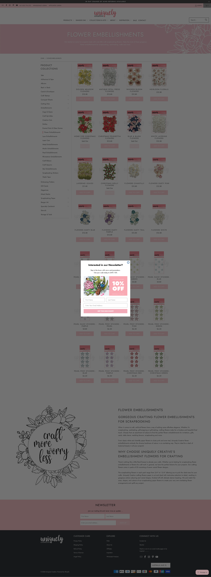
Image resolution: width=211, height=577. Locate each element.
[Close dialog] (128, 262)
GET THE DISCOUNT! (106, 311)
